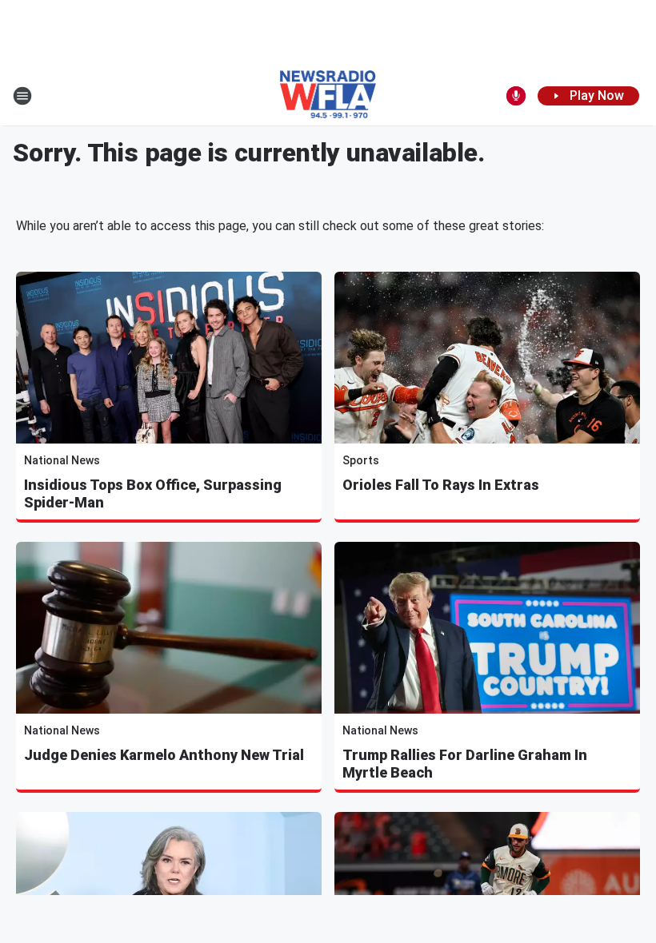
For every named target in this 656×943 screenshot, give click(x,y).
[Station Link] (328, 95)
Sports (360, 460)
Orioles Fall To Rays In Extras (440, 484)
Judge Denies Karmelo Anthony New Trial (164, 754)
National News (62, 460)
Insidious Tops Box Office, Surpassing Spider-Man (153, 493)
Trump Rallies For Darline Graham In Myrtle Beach (464, 763)
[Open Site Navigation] (22, 95)
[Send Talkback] (516, 95)
